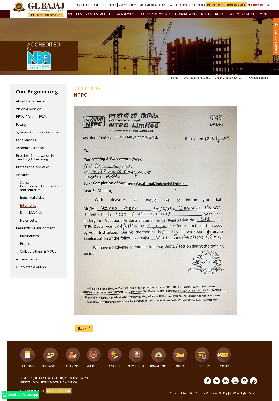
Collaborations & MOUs (38, 252)
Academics (125, 14)
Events (264, 14)
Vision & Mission (28, 109)
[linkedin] (225, 380)
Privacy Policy (187, 393)
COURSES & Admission (154, 14)
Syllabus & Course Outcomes (38, 132)
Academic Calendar (30, 148)
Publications (29, 236)
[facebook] (207, 380)
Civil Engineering (258, 78)
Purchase (174, 393)
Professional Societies (33, 167)
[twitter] (216, 380)
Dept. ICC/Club (31, 213)
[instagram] (244, 380)
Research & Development (234, 14)
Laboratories (26, 140)
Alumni (113, 5)
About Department (30, 101)
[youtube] (235, 380)
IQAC (165, 5)
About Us (74, 14)
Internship (28, 206)
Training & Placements (193, 14)
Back (82, 328)
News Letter (29, 220)
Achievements (26, 259)
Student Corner (127, 5)
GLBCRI (174, 5)
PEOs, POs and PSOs (31, 117)
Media (201, 5)
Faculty (21, 125)
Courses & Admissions (196, 78)
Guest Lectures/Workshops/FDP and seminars (40, 186)
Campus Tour (188, 5)
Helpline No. (226, 5)
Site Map (223, 393)
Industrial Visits (32, 198)
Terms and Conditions (206, 393)
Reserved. (253, 393)
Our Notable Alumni (31, 267)
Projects (26, 244)
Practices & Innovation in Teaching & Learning (35, 157)
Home (174, 78)
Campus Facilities (99, 14)
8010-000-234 (58, 390)
